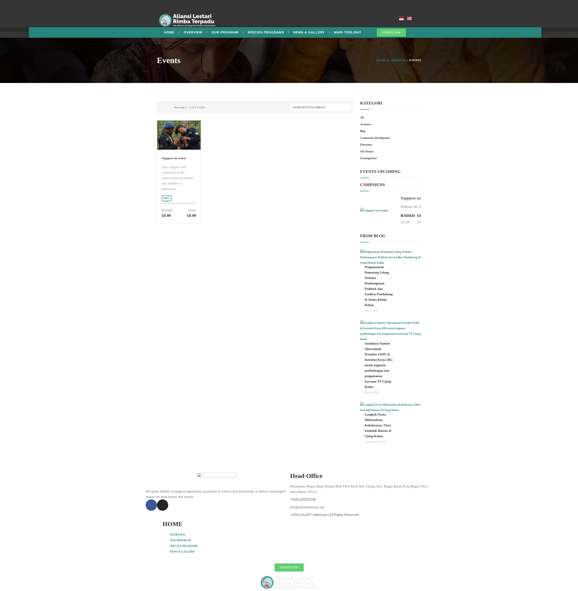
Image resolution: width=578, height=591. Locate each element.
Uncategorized (368, 158)
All (362, 117)
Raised (167, 210)
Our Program (225, 32)
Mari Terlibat (347, 32)
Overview (193, 32)
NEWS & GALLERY (182, 551)
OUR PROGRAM (180, 540)
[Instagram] (162, 505)
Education (366, 144)
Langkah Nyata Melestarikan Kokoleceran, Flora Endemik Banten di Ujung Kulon (378, 425)
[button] (289, 534)
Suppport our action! (174, 158)
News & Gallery (309, 32)
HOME (173, 523)
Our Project (367, 151)
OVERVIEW (177, 534)
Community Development (375, 137)
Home (169, 32)
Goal (192, 210)
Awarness (365, 124)
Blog (362, 131)
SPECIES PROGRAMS (266, 32)
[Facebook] (151, 505)
